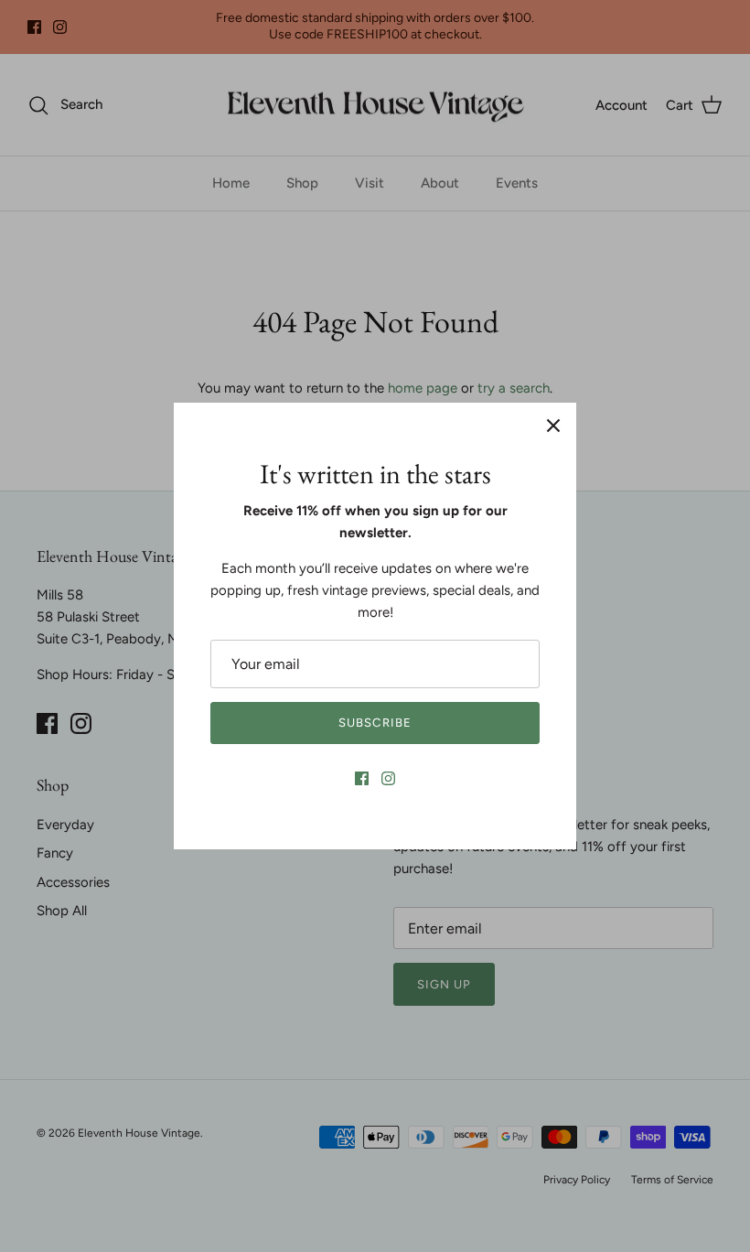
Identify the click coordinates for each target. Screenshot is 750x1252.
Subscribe (374, 722)
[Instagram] (388, 778)
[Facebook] (362, 778)
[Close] (553, 425)
